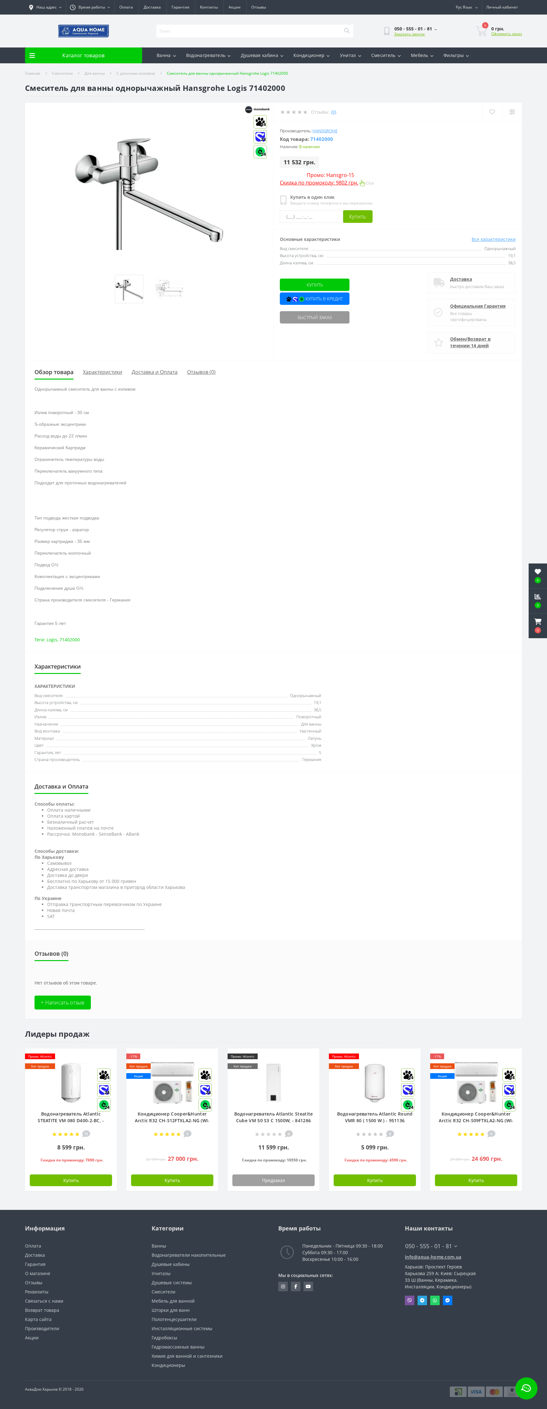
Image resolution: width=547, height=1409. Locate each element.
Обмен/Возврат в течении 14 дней (470, 342)
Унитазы (161, 1273)
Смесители (62, 73)
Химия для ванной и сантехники (187, 1356)
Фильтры (453, 55)
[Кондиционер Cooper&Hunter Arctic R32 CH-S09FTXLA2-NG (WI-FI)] (476, 1082)
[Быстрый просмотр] (309, 1076)
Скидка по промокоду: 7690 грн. (72, 1160)
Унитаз (348, 55)
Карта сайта (38, 1319)
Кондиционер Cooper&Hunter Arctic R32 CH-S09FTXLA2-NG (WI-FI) (476, 1120)
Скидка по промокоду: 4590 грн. (375, 1160)
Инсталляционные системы (182, 1328)
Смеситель (383, 55)
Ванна (164, 55)
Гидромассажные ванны (178, 1347)
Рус (464, 7)
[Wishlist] (492, 112)
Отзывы (258, 7)
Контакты (209, 7)
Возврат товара (42, 1310)
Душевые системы (172, 1283)
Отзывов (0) (201, 371)
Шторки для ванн (171, 1310)
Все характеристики (494, 239)
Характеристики (102, 371)
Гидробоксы (164, 1338)
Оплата (126, 7)
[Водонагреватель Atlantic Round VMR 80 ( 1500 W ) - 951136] (374, 1082)
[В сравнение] (309, 1066)
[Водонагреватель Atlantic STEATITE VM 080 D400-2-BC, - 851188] (71, 1082)
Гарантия (180, 7)
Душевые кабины (171, 1264)
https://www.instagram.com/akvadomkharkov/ (283, 1286)
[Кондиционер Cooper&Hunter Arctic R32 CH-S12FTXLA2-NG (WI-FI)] (172, 1082)
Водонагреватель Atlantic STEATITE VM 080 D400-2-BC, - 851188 (71, 1120)
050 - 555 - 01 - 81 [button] (428, 1246)
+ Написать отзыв (63, 1002)
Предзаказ (273, 1180)
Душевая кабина (259, 55)
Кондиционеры (168, 1365)
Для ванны (95, 73)
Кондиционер (308, 55)
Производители (42, 1328)
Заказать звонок (409, 34)
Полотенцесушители (174, 1319)
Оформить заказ (506, 33)
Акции (235, 7)
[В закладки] (107, 1056)
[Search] (346, 31)
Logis (52, 640)
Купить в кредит (323, 299)
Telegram (422, 1300)
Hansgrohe (324, 131)
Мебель (419, 55)
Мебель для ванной (173, 1301)
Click (327, 183)
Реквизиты (36, 1292)
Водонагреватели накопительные (189, 1255)
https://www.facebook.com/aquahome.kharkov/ (295, 1286)
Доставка (152, 7)
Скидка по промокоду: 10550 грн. (274, 1160)
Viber (409, 1300)
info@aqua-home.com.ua (433, 1257)
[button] (538, 625)
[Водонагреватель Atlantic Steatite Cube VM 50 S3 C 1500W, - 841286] (273, 1082)
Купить (357, 216)
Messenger (447, 1300)
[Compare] (512, 112)
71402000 (70, 640)
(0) (333, 112)
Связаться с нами (44, 1301)
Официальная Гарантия (478, 306)
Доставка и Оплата (155, 371)
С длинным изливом (135, 73)
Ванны (159, 1246)
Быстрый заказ (315, 317)
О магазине (37, 1273)
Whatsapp (435, 1300)
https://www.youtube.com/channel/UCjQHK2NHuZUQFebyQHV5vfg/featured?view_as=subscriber (308, 1286)
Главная (32, 73)
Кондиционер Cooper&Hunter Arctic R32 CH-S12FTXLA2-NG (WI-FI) (172, 1120)
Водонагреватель (206, 55)
